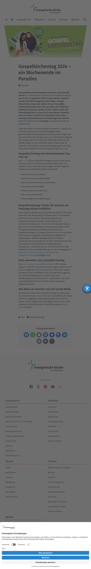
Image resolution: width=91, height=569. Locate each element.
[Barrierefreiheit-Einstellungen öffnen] (87, 288)
